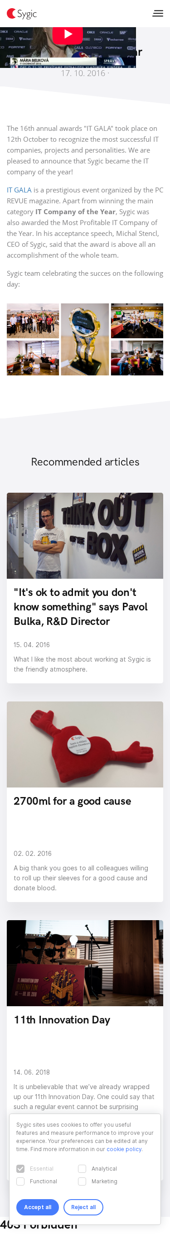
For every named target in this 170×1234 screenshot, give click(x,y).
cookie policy (124, 1149)
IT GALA (19, 189)
